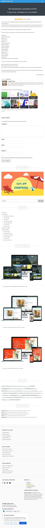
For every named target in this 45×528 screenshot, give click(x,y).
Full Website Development (7, 472)
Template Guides (7, 223)
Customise (8, 523)
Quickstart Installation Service (7, 465)
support (6, 399)
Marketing (13, 395)
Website (3, 150)
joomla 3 (23, 393)
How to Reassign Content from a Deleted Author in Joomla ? (19, 410)
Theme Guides (6, 236)
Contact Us (29, 483)
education (35, 388)
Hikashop (5, 217)
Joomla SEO (8, 109)
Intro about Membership (6, 436)
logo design (8, 395)
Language (5, 395)
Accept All (23, 523)
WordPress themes (5, 434)
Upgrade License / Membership (8, 456)
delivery (22, 388)
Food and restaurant (27, 391)
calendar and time (17, 386)
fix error (19, 391)
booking (11, 386)
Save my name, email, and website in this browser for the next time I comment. (16, 157)
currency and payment (15, 388)
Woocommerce (15, 400)
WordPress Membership (6, 439)
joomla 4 (28, 393)
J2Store (5, 219)
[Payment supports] (11, 512)
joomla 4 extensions (36, 393)
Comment (4, 124)
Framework (34, 391)
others (20, 395)
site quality (38, 397)
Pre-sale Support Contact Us (7, 450)
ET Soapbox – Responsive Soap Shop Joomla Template (14, 327)
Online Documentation (6, 452)
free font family (39, 391)
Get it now (19, 268)
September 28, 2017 (23, 12)
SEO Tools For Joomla (20, 109)
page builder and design (29, 395)
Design (3, 212)
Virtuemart (3, 111)
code (22, 386)
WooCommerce (7, 240)
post (38, 395)
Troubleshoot (5, 228)
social (3, 400)
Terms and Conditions (9, 506)
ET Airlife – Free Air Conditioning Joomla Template (13, 368)
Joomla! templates (5, 432)
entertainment (11, 391)
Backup (7, 386)
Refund (15, 506)
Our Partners (29, 487)
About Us (28, 482)
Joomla (3, 214)
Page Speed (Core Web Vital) (7, 471)
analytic (3, 386)
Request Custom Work (6, 467)
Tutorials (5, 224)
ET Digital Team (11, 12)
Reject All (15, 523)
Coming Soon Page (26, 386)
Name (3, 139)
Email (3, 145)
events (15, 391)
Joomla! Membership (6, 437)
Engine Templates (7, 1)
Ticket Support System (6, 454)
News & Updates (7, 221)
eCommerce (3, 109)
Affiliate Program (30, 484)
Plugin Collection (7, 234)
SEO (10, 109)
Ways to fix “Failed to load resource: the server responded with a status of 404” (22, 417)
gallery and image (8, 393)
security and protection (14, 397)
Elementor (6, 231)
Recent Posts (8, 79)
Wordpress (4, 229)
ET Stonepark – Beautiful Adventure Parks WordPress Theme (15, 286)
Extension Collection (8, 216)
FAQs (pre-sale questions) (7, 449)
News (18, 395)
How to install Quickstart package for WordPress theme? (15, 415)
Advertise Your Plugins (31, 486)
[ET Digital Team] (4, 85)
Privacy (3, 506)
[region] (15, 519)
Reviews (5, 397)
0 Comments (33, 12)
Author (3, 79)
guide (14, 393)
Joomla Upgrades (5, 469)
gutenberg (19, 393)
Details (26, 268)
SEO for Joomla (14, 109)
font (22, 391)
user (9, 400)
